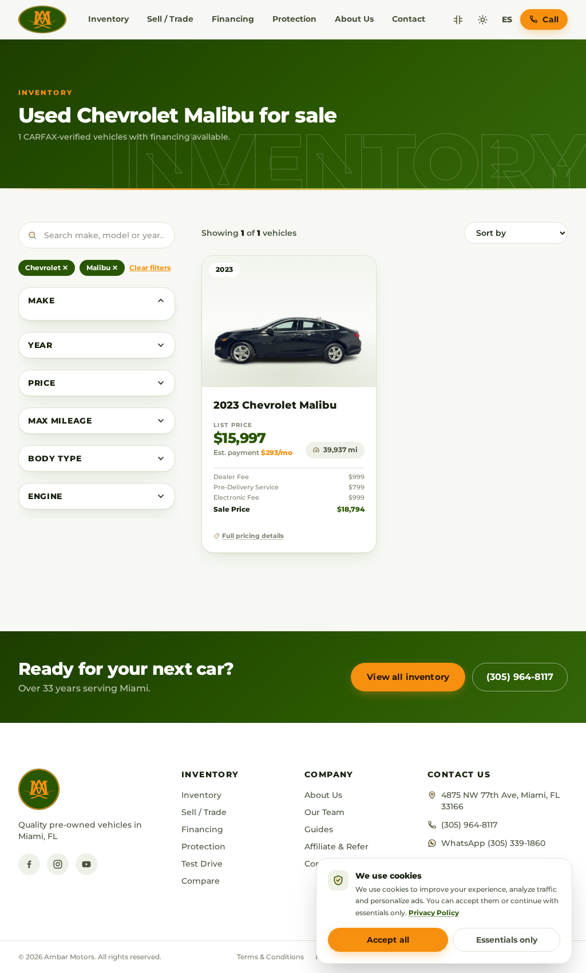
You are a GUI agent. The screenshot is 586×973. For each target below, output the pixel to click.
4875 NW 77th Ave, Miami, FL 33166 (500, 801)
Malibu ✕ (102, 267)
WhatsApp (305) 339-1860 (493, 843)
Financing (233, 19)
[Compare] (458, 19)
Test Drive (202, 864)
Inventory (108, 19)
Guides (318, 829)
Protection (294, 19)
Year (40, 345)
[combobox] (96, 235)
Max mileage (60, 421)
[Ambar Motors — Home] (42, 19)
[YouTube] (86, 864)
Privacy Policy (434, 912)
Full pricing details (253, 536)
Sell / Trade (170, 19)
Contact (408, 19)
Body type (54, 458)
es (507, 19)
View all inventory (408, 676)
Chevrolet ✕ (46, 267)
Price (42, 383)
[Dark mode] (483, 19)
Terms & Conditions (270, 956)
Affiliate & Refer (336, 846)
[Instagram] (58, 864)
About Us (354, 19)
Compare (200, 881)
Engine (45, 496)
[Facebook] (29, 864)
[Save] (334, 275)
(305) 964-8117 (519, 676)
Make (41, 300)
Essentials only (506, 940)
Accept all (388, 940)
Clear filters (150, 267)
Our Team (324, 812)
